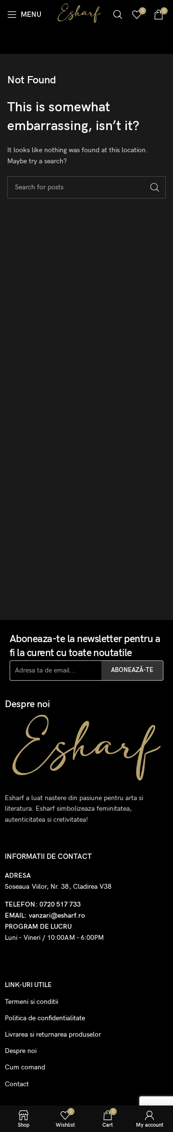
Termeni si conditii (31, 1002)
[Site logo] (79, 14)
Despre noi (21, 1051)
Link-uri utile (28, 985)
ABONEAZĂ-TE (132, 670)
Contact (17, 1084)
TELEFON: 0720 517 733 (43, 904)
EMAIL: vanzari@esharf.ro (45, 915)
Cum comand (25, 1067)
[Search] (117, 14)
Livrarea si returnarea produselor (53, 1034)
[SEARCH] (155, 187)
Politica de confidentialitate (45, 1018)
